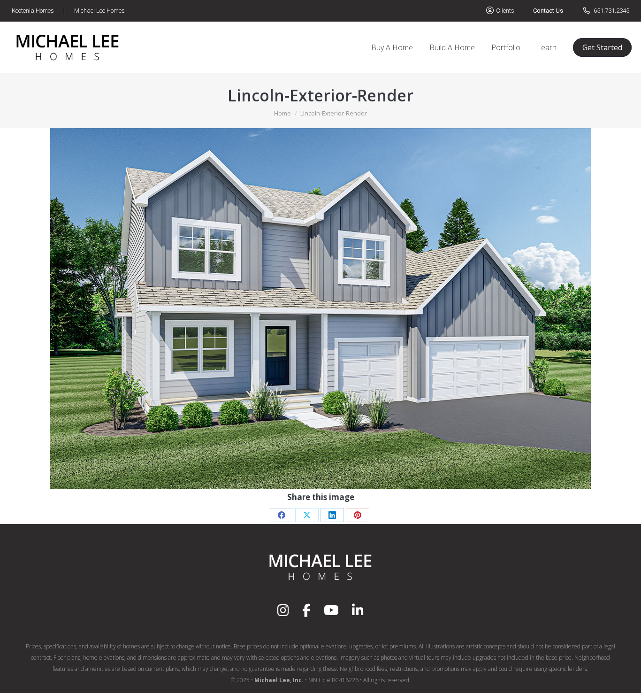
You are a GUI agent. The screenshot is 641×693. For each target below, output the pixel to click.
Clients (505, 10)
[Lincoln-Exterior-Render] (320, 308)
